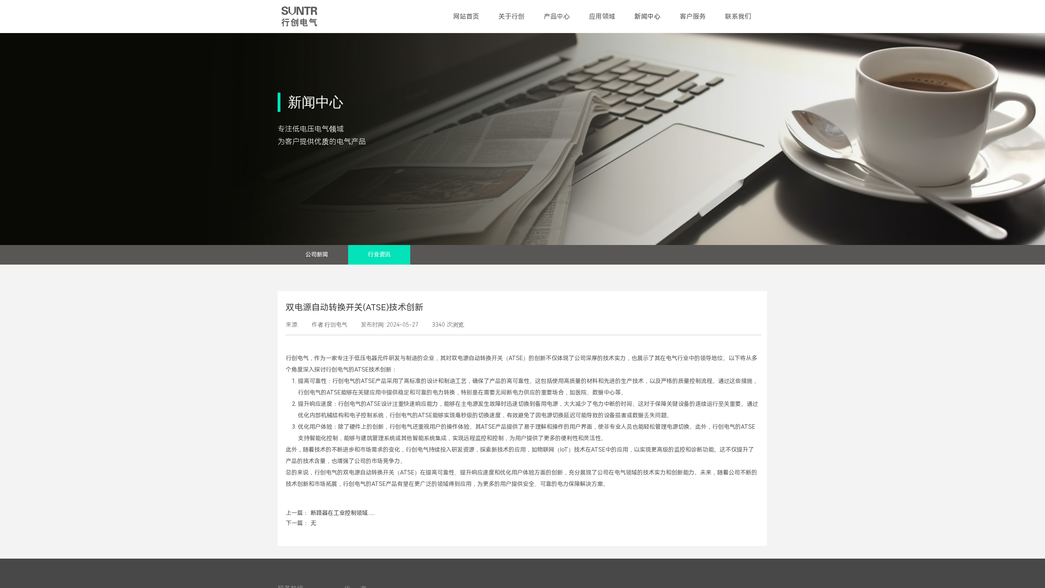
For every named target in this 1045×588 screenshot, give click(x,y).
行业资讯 (379, 255)
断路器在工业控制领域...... (330, 513)
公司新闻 (316, 255)
